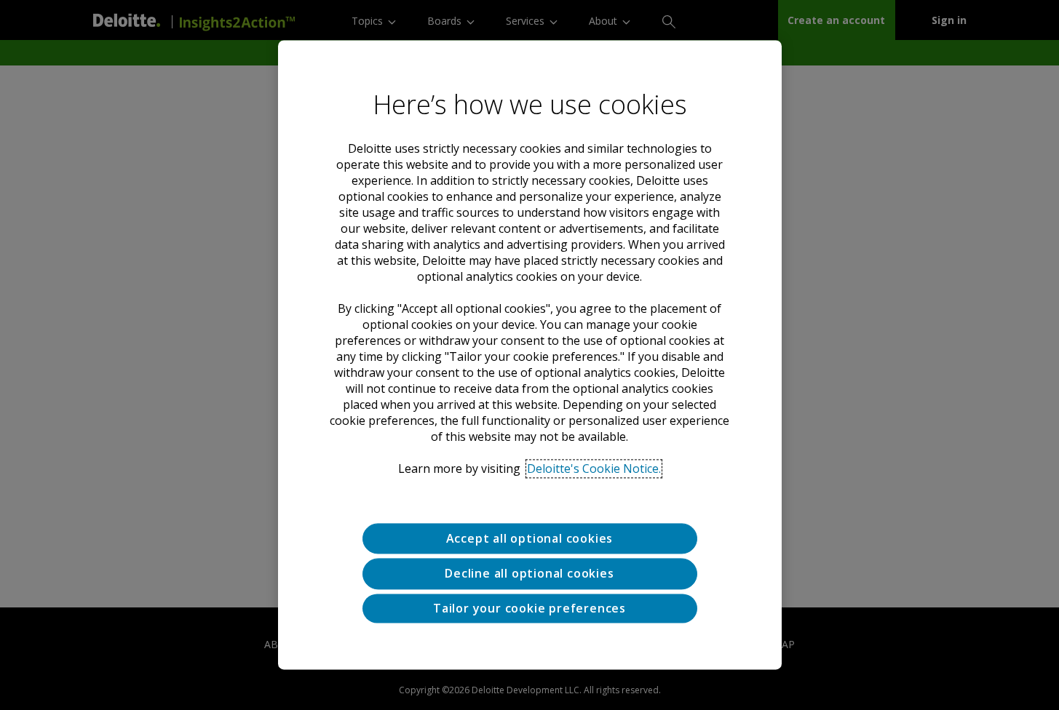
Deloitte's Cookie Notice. (594, 468)
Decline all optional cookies (529, 574)
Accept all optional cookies (530, 538)
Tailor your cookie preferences (529, 608)
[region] (530, 354)
